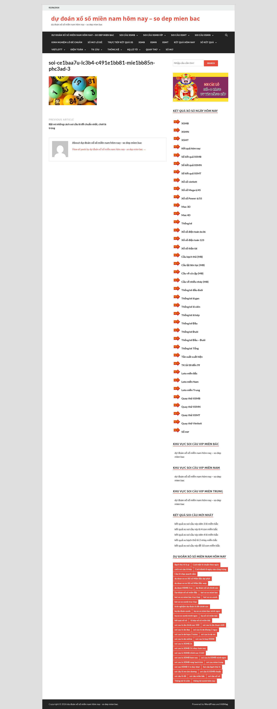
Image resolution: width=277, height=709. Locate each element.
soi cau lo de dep (182, 629)
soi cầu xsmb (127, 35)
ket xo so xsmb (210, 597)
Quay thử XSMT (190, 415)
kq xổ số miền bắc (209, 615)
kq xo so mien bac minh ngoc (207, 611)
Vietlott (56, 49)
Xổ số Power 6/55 (191, 198)
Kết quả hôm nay (184, 42)
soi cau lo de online (183, 639)
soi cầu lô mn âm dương (186, 671)
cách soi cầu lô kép (183, 569)
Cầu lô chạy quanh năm (185, 574)
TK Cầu (95, 49)
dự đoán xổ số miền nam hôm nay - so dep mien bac (92, 704)
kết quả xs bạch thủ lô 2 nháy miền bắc (196, 540)
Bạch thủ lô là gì (182, 564)
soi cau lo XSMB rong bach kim (189, 662)
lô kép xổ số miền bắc (200, 620)
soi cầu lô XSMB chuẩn (210, 671)
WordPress (210, 704)
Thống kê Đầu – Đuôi (193, 340)
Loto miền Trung (190, 390)
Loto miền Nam (189, 381)
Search (211, 63)
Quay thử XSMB (190, 398)
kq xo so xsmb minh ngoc (186, 615)
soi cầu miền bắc (197, 676)
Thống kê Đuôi (189, 331)
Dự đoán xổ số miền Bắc (186, 592)
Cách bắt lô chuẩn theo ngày (206, 564)
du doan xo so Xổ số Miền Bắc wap (190, 583)
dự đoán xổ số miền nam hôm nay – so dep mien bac (125, 18)
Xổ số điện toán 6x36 (193, 231)
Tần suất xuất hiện (192, 356)
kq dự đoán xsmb (182, 611)
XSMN (153, 42)
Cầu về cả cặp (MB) (192, 273)
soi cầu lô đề (180, 676)
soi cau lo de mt (208, 634)
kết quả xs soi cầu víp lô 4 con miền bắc (196, 529)
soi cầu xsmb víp (153, 35)
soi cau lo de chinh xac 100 (187, 625)
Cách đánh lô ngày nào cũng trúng (210, 569)
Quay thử (152, 49)
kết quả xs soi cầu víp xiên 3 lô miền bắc (196, 523)
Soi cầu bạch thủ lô (211, 667)
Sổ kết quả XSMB (191, 156)
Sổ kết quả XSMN (191, 165)
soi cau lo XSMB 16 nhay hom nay (190, 648)
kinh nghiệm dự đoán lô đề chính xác (191, 606)
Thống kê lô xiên (190, 306)
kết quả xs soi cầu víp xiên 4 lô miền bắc (196, 534)
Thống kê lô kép (190, 315)
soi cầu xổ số (214, 676)
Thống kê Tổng (190, 348)
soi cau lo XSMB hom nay (186, 657)
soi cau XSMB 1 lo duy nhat (187, 667)
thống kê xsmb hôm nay (204, 681)
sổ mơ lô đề (95, 42)
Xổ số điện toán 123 (192, 240)
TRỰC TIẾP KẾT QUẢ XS (120, 42)
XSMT (165, 42)
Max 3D (185, 206)
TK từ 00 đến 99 (190, 365)
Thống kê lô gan (190, 298)
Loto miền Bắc (189, 373)
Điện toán (77, 49)
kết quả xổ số (181, 620)
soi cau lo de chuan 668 (213, 625)
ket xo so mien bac (209, 592)
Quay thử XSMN (191, 406)
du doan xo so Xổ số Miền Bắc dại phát (192, 578)
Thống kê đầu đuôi (192, 290)
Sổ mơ (169, 49)
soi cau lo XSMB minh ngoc (213, 657)
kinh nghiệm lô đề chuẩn (66, 42)
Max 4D (185, 215)
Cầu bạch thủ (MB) (192, 256)
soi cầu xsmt (179, 35)
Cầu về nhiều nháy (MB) (195, 281)
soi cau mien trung (214, 662)
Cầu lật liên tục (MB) (193, 265)
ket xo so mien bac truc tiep (187, 597)
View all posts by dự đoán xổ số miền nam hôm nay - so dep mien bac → (109, 149)
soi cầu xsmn (203, 35)
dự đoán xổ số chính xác (207, 588)
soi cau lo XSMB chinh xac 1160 (189, 653)
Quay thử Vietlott (191, 423)
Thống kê (113, 49)
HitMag (224, 704)
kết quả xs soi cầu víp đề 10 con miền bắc (197, 545)
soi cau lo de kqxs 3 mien (186, 634)
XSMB (141, 42)
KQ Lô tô (132, 49)
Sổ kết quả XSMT (191, 173)
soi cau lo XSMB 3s (183, 643)
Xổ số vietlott (189, 181)
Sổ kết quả (207, 42)
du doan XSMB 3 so (183, 588)
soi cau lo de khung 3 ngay (205, 629)
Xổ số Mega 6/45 (191, 190)
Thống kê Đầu (189, 323)
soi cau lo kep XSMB (205, 639)
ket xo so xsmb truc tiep (186, 602)
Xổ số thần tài (189, 248)
